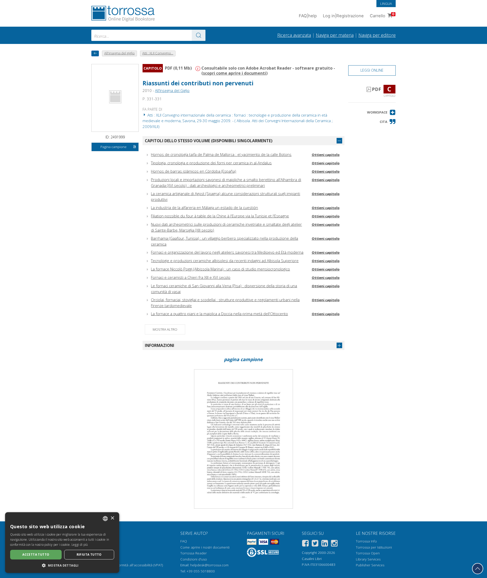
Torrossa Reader (193, 553)
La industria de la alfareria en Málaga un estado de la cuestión (204, 207)
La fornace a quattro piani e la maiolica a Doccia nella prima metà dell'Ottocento (219, 313)
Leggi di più (80, 544)
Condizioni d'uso (193, 559)
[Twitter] (315, 544)
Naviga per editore (377, 35)
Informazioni (159, 345)
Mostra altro (165, 329)
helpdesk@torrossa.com (209, 565)
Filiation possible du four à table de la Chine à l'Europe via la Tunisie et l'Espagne (220, 215)
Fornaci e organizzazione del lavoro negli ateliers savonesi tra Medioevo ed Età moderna (227, 252)
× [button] (112, 518)
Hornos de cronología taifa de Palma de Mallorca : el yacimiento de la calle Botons (221, 154)
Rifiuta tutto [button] (89, 554)
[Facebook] (305, 544)
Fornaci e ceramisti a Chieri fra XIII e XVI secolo (190, 277)
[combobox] (148, 35)
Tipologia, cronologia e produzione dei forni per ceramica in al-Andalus (211, 162)
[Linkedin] (324, 544)
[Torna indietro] (95, 53)
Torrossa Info (366, 541)
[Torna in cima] (477, 568)
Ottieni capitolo (326, 154)
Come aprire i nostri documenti (205, 547)
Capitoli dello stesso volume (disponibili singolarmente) (208, 140)
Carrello (382, 15)
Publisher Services (370, 565)
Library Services (368, 559)
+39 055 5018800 (201, 571)
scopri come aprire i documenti (234, 73)
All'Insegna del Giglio (172, 90)
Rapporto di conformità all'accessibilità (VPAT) (127, 565)
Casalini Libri (312, 558)
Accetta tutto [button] (35, 554)
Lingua (386, 3)
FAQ (183, 541)
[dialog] (62, 542)
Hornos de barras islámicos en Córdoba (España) (193, 171)
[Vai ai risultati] (198, 35)
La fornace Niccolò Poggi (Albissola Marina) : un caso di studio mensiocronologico (220, 268)
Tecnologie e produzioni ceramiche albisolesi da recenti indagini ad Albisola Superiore (225, 260)
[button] (381, 112)
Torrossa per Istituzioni (374, 547)
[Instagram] (334, 544)
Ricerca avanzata (294, 35)
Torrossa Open (368, 553)
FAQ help (308, 15)
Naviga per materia (335, 35)
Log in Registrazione (343, 15)
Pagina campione (113, 146)
